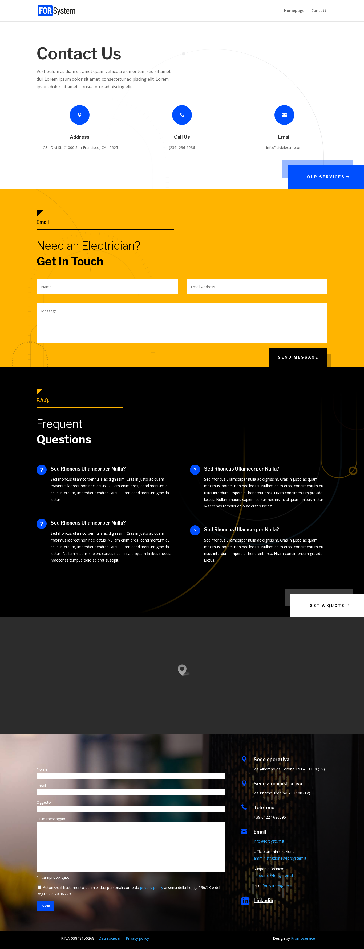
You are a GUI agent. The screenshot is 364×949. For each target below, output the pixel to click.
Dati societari (110, 938)
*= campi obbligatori (54, 877)
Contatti (319, 11)
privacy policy (151, 887)
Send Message (298, 357)
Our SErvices (326, 177)
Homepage (294, 11)
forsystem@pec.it (277, 885)
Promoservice (303, 938)
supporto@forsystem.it (273, 875)
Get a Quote (327, 605)
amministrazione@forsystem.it (280, 858)
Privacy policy (137, 938)
